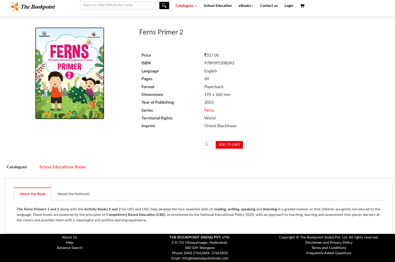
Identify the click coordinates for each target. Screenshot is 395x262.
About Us (69, 237)
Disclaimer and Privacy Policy (328, 242)
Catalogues (185, 6)
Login (289, 6)
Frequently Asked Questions (328, 253)
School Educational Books (62, 167)
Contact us (269, 6)
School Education (218, 6)
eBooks (245, 6)
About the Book (32, 194)
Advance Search (70, 248)
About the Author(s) (73, 194)
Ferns (209, 111)
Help (69, 242)
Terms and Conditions (329, 248)
